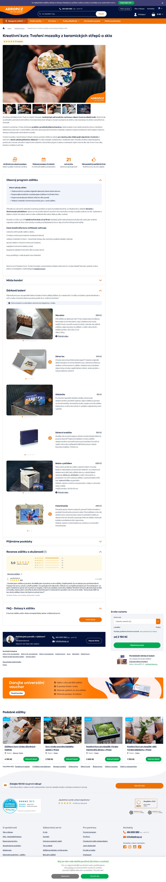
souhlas (70, 868)
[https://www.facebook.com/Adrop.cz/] (124, 846)
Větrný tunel (85, 767)
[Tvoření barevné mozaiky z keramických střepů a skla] (54, 74)
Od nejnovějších (13, 574)
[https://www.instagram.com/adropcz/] (129, 846)
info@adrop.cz (134, 837)
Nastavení (65, 876)
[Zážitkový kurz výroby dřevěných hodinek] (22, 730)
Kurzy (68, 654)
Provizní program (89, 832)
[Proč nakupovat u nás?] (15, 159)
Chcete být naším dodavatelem (95, 841)
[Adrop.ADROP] (4, 28)
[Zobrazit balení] (122, 665)
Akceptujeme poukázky (12, 846)
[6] (32, 340)
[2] (25, 340)
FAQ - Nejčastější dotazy (12, 837)
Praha (5, 665)
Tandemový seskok (22, 767)
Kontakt (46, 837)
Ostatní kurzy (85, 654)
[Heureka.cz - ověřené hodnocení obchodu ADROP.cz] (22, 812)
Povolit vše (94, 876)
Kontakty (150, 9)
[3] (26, 340)
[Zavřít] (162, 3)
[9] (36, 416)
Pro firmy (86, 837)
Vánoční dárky (30, 657)
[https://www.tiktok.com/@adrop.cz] (139, 846)
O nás (45, 832)
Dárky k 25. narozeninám (11, 654)
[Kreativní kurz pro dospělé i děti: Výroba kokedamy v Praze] (144, 730)
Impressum (87, 855)
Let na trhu (68, 164)
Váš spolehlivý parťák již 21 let (93, 164)
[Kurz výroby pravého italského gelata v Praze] (63, 730)
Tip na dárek (47, 846)
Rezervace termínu (10, 841)
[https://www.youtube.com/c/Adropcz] (134, 846)
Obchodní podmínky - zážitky (14, 855)
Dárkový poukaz (111, 767)
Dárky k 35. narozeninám (29, 654)
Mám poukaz (125, 9)
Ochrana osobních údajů (52, 841)
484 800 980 (133, 832)
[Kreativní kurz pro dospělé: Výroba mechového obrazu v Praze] (103, 730)
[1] (29, 324)
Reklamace (7, 850)
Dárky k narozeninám (46, 654)
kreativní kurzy (39, 269)
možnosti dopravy (151, 664)
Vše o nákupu (139, 9)
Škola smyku (97, 767)
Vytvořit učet (139, 786)
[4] (28, 340)
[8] (35, 340)
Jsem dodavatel (89, 846)
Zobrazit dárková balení (138, 662)
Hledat (101, 14)
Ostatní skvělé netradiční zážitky (13, 657)
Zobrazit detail (31, 759)
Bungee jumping (59, 767)
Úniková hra (73, 767)
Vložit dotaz (90, 619)
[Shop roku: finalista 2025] (146, 803)
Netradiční (75, 654)
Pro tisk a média (89, 850)
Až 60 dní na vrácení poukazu (15, 164)
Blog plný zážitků (49, 855)
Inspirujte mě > (126, 3)
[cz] (160, 8)
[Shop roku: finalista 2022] (155, 812)
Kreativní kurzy (60, 654)
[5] (30, 340)
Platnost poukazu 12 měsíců (44, 164)
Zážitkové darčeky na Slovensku (55, 850)
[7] (34, 340)
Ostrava (15, 753)
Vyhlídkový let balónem (41, 767)
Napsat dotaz (94, 641)
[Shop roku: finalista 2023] (137, 812)
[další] (50, 324)
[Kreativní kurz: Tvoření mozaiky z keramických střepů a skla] (9, 109)
